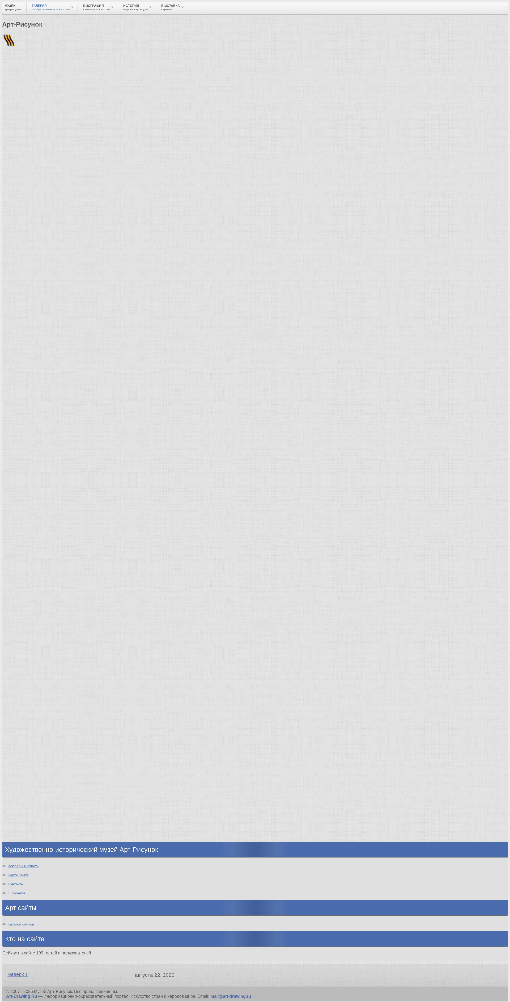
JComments (255, 461)
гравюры (53, 367)
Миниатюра (25, 738)
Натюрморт (25, 719)
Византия (23, 803)
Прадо (20, 541)
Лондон (8, 371)
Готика (20, 625)
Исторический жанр (34, 733)
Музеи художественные (38, 728)
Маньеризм (25, 639)
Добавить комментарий (27, 456)
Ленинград (24, 798)
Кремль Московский (34, 507)
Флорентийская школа (37, 488)
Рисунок (22, 676)
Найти (71, 69)
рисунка (72, 367)
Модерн (21, 616)
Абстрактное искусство (38, 644)
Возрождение (27, 587)
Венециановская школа (38, 550)
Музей (11, 91)
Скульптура (25, 695)
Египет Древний (30, 784)
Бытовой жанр (28, 724)
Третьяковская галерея (37, 493)
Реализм (22, 582)
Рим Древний (27, 770)
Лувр (18, 512)
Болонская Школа (32, 546)
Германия (23, 817)
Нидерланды (27, 808)
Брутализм (24, 649)
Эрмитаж (22, 517)
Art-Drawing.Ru (21, 996)
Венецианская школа (35, 536)
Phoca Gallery (494, 466)
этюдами (21, 352)
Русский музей (28, 503)
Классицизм (26, 592)
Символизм (25, 620)
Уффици (22, 531)
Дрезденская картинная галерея (47, 522)
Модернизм (25, 630)
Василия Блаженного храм (41, 555)
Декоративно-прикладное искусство (52, 700)
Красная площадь (32, 527)
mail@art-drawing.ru (230, 996)
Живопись (24, 685)
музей (27, 367)
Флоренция (25, 813)
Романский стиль (31, 606)
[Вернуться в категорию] (8, 130)
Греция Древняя (30, 789)
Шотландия (25, 837)
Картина (22, 743)
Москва (21, 779)
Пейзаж (21, 690)
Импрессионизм (30, 611)
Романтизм (25, 601)
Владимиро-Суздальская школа (47, 498)
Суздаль (22, 822)
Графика (22, 681)
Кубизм (21, 635)
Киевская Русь (28, 774)
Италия (20, 794)
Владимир (24, 827)
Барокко (22, 596)
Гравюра (22, 705)
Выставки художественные (42, 709)
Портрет (22, 714)
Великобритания (31, 832)
